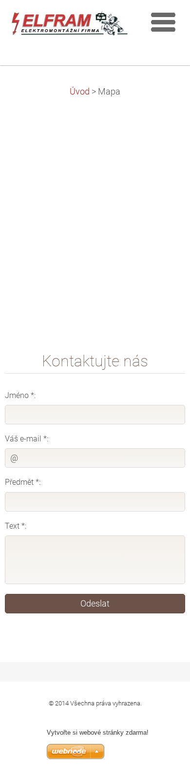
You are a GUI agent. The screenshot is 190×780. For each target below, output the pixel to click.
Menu (163, 22)
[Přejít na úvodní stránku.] (69, 26)
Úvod (80, 91)
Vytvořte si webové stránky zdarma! (98, 732)
